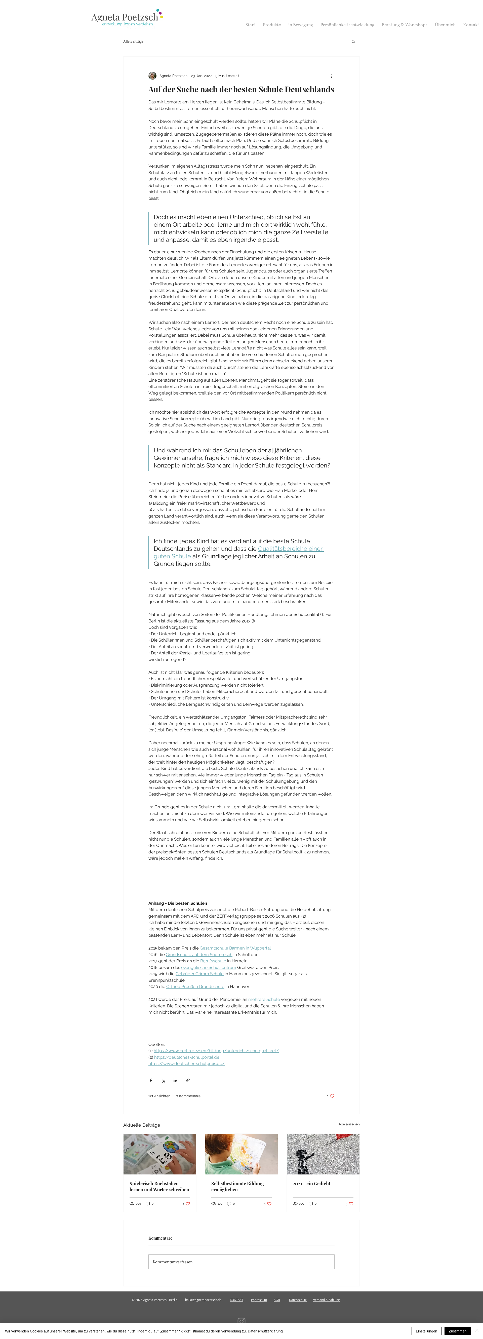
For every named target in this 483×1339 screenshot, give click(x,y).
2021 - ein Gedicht (311, 1183)
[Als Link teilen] (187, 1080)
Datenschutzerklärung (265, 1330)
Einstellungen (426, 1330)
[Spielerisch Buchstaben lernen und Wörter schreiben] (160, 1154)
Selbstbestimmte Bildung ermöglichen (237, 1186)
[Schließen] (477, 1331)
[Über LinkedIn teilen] (175, 1080)
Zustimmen (458, 1330)
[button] (353, 41)
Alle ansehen (349, 1124)
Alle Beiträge (133, 41)
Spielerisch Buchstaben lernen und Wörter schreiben (159, 1186)
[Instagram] (241, 1321)
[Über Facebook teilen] (150, 1080)
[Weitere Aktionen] (332, 76)
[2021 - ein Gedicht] (323, 1154)
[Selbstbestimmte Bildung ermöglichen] (241, 1154)
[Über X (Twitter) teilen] (163, 1080)
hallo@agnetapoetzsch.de (203, 1300)
